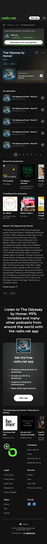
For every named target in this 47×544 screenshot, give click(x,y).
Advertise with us (33, 458)
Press (29, 454)
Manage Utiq (8, 488)
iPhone (6, 504)
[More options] (42, 52)
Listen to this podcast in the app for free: (19, 31)
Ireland (25, 524)
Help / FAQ (31, 483)
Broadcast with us (34, 463)
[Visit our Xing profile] (34, 504)
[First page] (7, 155)
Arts (5, 64)
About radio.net (33, 450)
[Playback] (41, 75)
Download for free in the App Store (23, 42)
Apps (29, 479)
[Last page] (40, 155)
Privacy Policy (9, 479)
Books (13, 64)
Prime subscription (34, 488)
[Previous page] (11, 155)
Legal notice (8, 483)
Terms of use (8, 475)
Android (7, 513)
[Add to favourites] (36, 53)
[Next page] (35, 155)
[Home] (4, 25)
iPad (5, 509)
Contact (30, 475)
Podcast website (9, 287)
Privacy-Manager (10, 492)
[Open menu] (44, 18)
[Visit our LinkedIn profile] (29, 504)
